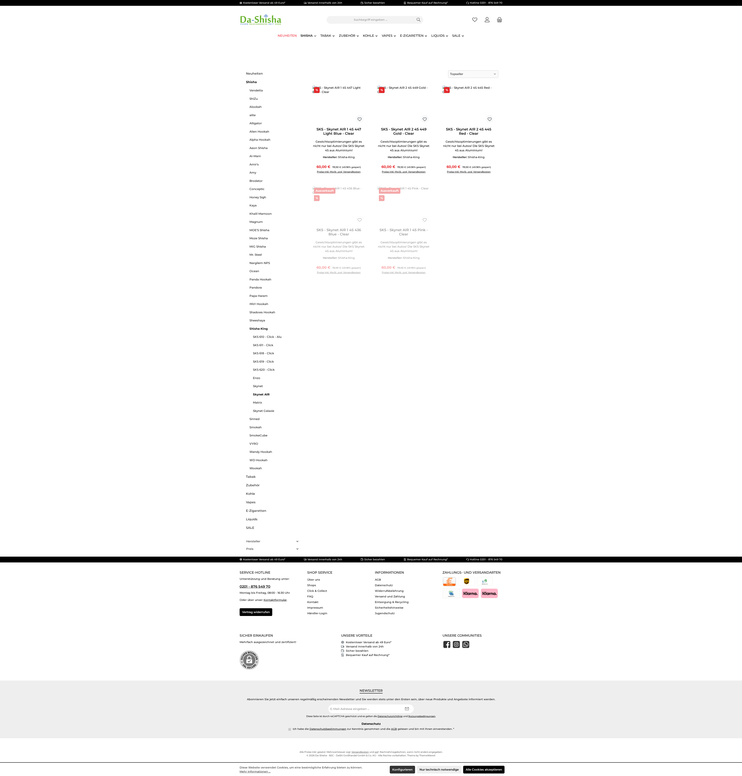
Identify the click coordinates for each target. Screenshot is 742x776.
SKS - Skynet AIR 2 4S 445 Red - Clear (468, 131)
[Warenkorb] (498, 20)
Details (338, 271)
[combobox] (370, 20)
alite (252, 115)
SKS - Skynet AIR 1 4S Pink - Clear (404, 232)
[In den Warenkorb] (358, 170)
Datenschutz (384, 585)
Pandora (255, 287)
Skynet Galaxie (263, 411)
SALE (250, 528)
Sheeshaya (257, 320)
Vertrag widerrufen (256, 612)
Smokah (255, 427)
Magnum (256, 222)
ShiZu (253, 99)
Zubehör (253, 485)
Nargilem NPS (259, 263)
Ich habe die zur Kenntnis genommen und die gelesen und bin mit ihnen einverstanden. (373, 728)
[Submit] (407, 708)
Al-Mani (255, 156)
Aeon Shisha (258, 148)
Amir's (254, 164)
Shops (311, 585)
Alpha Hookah (259, 139)
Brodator (256, 181)
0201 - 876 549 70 (255, 586)
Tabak (251, 477)
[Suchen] (418, 20)
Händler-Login (317, 613)
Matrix (257, 402)
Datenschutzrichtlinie (390, 716)
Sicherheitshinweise (389, 607)
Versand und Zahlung (390, 596)
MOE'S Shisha (259, 230)
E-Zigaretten (256, 511)
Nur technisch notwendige (439, 769)
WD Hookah (258, 460)
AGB (378, 579)
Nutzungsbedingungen (421, 716)
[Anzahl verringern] (316, 170)
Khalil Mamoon (260, 214)
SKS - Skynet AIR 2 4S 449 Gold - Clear (403, 131)
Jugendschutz (385, 613)
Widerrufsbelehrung (389, 591)
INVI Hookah (258, 304)
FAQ (310, 596)
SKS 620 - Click (264, 369)
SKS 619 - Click (263, 361)
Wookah (255, 468)
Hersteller (253, 541)
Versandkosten (360, 751)
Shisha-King (258, 329)
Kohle (250, 494)
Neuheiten (254, 73)
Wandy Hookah (260, 452)
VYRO (253, 443)
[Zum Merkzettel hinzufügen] (359, 119)
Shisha (251, 82)
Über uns (313, 579)
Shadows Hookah (262, 312)
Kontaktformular (275, 600)
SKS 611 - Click (263, 345)
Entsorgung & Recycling (392, 602)
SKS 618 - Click (263, 353)
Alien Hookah (259, 131)
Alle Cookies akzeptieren (484, 769)
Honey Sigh (257, 197)
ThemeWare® (427, 755)
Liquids (251, 519)
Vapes (250, 502)
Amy (252, 172)
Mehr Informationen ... (255, 771)
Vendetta (256, 90)
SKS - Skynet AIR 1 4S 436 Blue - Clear (339, 232)
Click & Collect (317, 591)
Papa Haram (258, 296)
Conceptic (257, 189)
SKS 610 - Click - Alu (267, 337)
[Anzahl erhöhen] (346, 170)
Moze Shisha (258, 238)
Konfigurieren (402, 769)
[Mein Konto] (487, 20)
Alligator (255, 123)
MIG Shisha (257, 246)
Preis (250, 549)
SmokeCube (258, 435)
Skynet (258, 386)
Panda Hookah (260, 279)
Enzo (256, 378)
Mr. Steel (255, 254)
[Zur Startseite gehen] (261, 20)
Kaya (253, 205)
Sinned (254, 419)
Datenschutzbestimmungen (328, 728)
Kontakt (312, 602)
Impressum (315, 607)
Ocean (254, 271)
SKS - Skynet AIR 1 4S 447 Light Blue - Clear (339, 131)
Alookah (255, 107)
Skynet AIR (261, 394)
